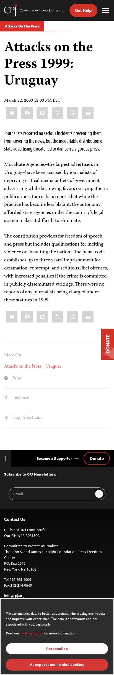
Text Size (20, 398)
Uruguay (53, 366)
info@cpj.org (14, 595)
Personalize (57, 649)
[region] (57, 636)
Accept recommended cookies (57, 664)
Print (16, 378)
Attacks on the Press (22, 366)
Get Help (83, 10)
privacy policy (32, 634)
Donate (97, 458)
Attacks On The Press (22, 26)
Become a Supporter (54, 458)
